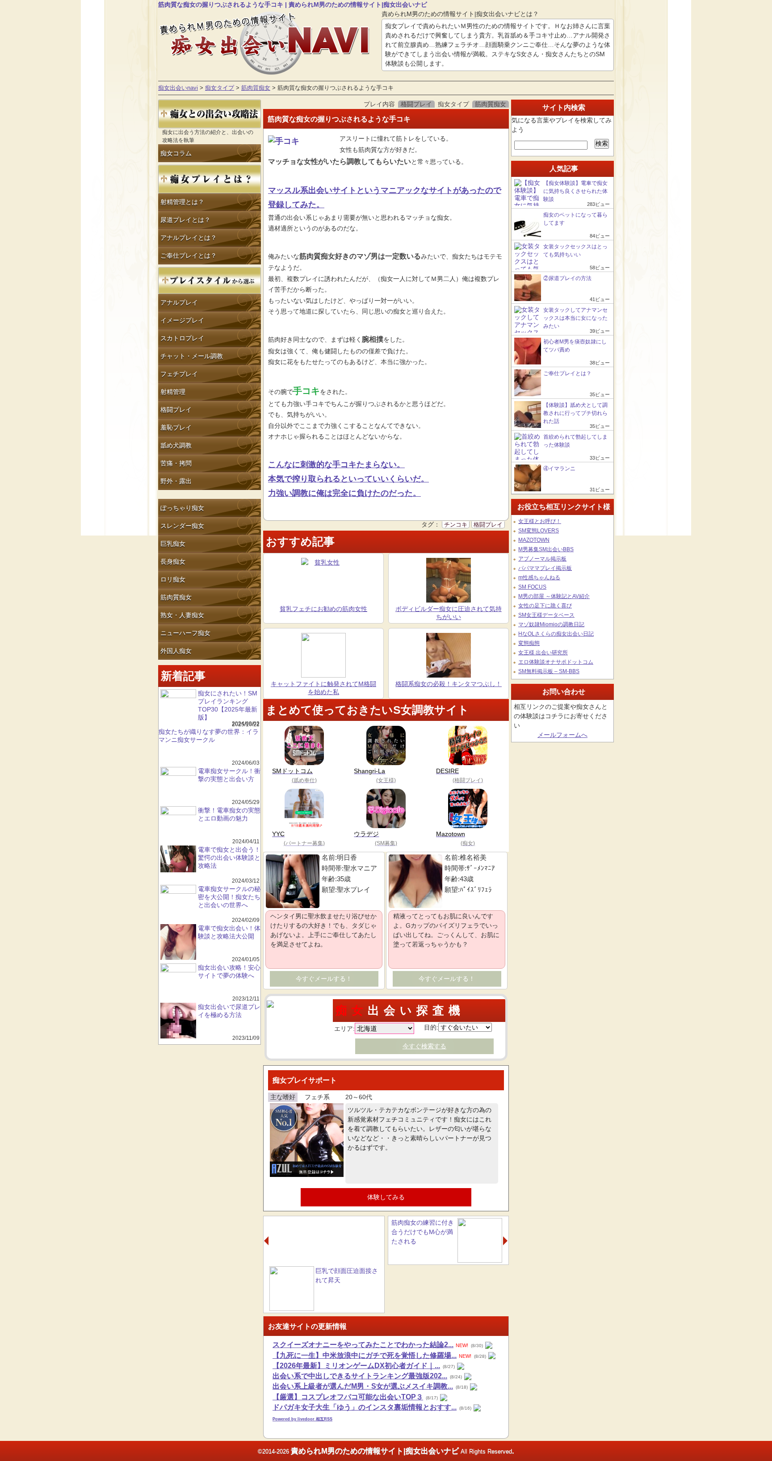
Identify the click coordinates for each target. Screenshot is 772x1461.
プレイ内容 (379, 104)
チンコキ (455, 525)
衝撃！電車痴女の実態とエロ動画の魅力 (229, 814)
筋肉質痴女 (255, 88)
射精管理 (172, 391)
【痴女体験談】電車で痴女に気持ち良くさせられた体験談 (575, 191)
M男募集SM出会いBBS (546, 549)
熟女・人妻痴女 (182, 615)
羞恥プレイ (176, 427)
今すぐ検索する (424, 1046)
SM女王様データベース (546, 615)
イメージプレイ (182, 320)
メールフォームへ (562, 734)
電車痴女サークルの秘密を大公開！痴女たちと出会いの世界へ (229, 896)
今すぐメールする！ (324, 978)
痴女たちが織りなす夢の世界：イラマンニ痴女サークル (209, 735)
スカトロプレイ (182, 338)
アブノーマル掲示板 (542, 559)
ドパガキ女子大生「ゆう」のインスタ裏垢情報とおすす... (365, 1407)
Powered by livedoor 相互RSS (302, 1419)
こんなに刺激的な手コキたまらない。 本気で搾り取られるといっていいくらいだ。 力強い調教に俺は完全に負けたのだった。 (348, 479)
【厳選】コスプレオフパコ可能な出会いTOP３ (348, 1397)
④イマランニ (560, 468)
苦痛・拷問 (176, 463)
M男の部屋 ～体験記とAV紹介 (554, 596)
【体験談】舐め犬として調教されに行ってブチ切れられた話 (575, 413)
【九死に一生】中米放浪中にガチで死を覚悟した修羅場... (365, 1355)
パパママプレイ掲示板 (545, 568)
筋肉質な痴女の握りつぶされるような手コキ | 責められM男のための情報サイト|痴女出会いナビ (292, 4)
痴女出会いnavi (178, 88)
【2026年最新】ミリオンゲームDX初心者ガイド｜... (356, 1365)
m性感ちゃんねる (539, 577)
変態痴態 (529, 643)
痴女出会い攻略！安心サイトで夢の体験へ (229, 971)
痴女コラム (176, 153)
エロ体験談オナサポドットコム (555, 662)
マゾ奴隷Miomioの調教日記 (551, 624)
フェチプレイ (179, 373)
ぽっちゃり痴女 (182, 507)
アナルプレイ (179, 302)
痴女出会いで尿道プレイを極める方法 (229, 1010)
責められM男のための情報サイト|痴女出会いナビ (375, 1451)
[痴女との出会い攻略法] (209, 126)
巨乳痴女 (172, 543)
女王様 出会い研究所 (543, 652)
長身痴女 (172, 561)
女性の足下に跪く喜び (545, 606)
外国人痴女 (176, 650)
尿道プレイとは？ (185, 219)
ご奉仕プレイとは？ (188, 255)
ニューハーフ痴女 (185, 632)
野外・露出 (176, 481)
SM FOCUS (532, 587)
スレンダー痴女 (182, 525)
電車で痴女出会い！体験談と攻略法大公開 (229, 932)
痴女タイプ (219, 88)
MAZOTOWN (534, 540)
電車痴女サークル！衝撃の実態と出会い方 (229, 775)
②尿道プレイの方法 (567, 278)
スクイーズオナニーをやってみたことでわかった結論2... (363, 1344)
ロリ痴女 (172, 579)
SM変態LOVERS (538, 530)
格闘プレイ (176, 409)
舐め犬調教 (176, 445)
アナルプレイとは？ (188, 237)
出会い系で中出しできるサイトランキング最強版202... (360, 1376)
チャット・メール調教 (191, 356)
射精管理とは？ (182, 201)
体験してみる (386, 1197)
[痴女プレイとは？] (209, 191)
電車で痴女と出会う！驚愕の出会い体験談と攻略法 (229, 857)
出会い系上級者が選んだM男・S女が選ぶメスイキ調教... (363, 1386)
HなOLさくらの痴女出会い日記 (556, 634)
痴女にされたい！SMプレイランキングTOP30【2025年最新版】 (227, 705)
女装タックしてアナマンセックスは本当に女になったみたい (575, 318)
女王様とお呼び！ (539, 521)
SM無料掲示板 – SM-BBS (548, 671)
